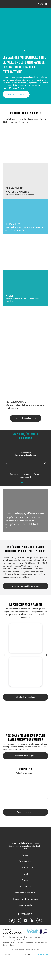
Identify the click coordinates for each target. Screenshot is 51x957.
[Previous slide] (5, 655)
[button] (24, 50)
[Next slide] (45, 463)
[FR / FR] (33, 4)
